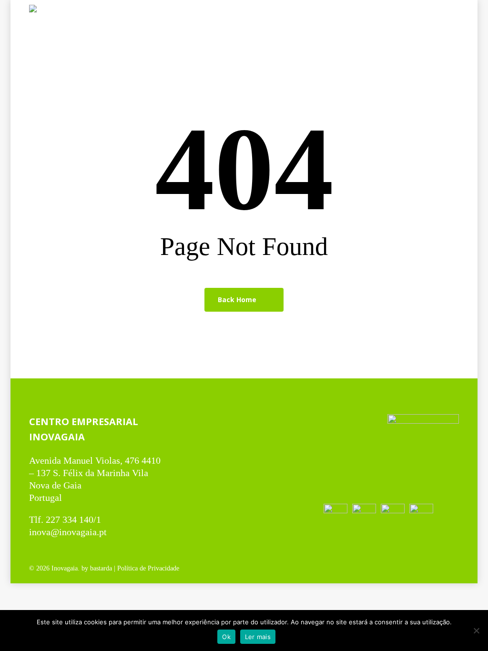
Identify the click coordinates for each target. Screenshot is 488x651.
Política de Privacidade (148, 568)
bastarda (101, 568)
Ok (226, 637)
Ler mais (258, 637)
